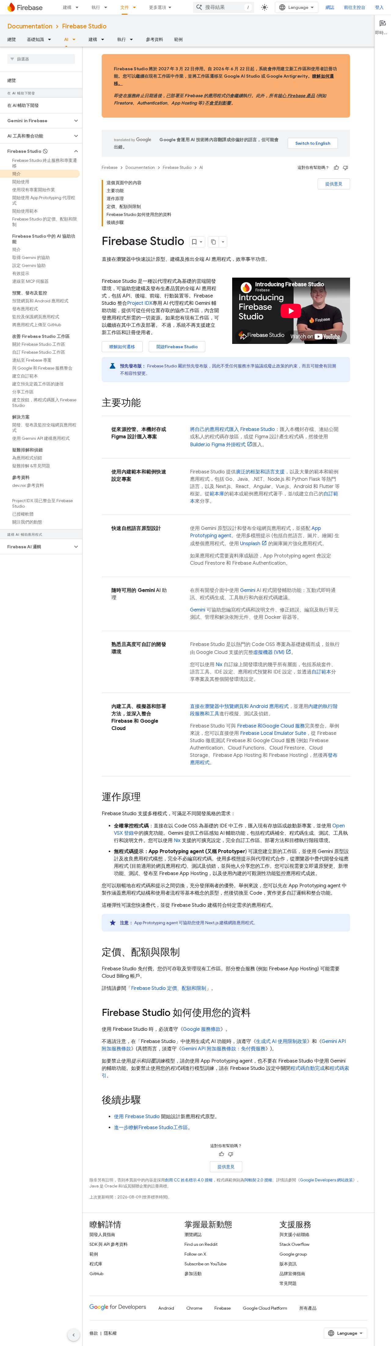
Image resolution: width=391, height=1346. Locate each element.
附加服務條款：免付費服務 (223, 1049)
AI (66, 39)
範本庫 (217, 494)
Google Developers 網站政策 (326, 1180)
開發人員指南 (102, 1234)
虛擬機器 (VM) (268, 652)
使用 (137, 1117)
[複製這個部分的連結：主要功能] (147, 403)
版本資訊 (288, 1264)
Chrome (194, 1308)
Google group (293, 1254)
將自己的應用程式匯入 (232, 429)
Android (166, 1308)
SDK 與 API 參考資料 (109, 1244)
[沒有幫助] (345, 167)
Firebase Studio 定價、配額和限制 (168, 988)
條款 (94, 1333)
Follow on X (195, 1254)
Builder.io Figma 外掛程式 (218, 445)
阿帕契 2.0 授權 (258, 1180)
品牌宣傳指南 (292, 1273)
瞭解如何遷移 (122, 346)
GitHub (96, 1273)
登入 (379, 7)
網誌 (330, 7)
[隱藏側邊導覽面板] (74, 1335)
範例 (178, 39)
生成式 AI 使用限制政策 (281, 1041)
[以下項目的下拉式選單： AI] (75, 39)
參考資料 (154, 39)
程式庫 (96, 1264)
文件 (124, 7)
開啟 (177, 346)
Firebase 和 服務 (271, 726)
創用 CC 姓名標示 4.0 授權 (189, 1180)
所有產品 (307, 1308)
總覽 (11, 39)
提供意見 (333, 184)
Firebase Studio (84, 26)
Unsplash (250, 544)
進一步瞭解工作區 (151, 1128)
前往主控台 (354, 7)
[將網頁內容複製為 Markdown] (213, 242)
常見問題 (288, 1283)
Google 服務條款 (202, 1029)
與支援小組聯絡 (294, 1234)
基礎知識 (35, 39)
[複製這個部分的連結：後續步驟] (147, 1100)
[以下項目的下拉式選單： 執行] (107, 7)
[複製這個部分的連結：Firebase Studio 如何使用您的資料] (257, 1013)
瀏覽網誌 (193, 1234)
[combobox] (223, 7)
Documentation (29, 26)
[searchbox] (41, 59)
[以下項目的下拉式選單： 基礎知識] (51, 39)
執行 (96, 7)
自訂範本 (321, 672)
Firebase (110, 167)
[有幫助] (336, 167)
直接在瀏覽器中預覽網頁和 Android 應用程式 (239, 706)
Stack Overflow (294, 1244)
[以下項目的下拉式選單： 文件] (136, 7)
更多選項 (157, 7)
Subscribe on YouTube (205, 1264)
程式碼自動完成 (308, 1068)
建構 (67, 7)
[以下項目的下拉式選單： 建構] (78, 7)
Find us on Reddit (201, 1244)
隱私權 (110, 1333)
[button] (36, 121)
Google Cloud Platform (265, 1308)
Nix (219, 665)
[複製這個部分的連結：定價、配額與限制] (186, 953)
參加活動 (193, 1273)
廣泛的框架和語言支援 (260, 472)
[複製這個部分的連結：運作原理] (147, 797)
